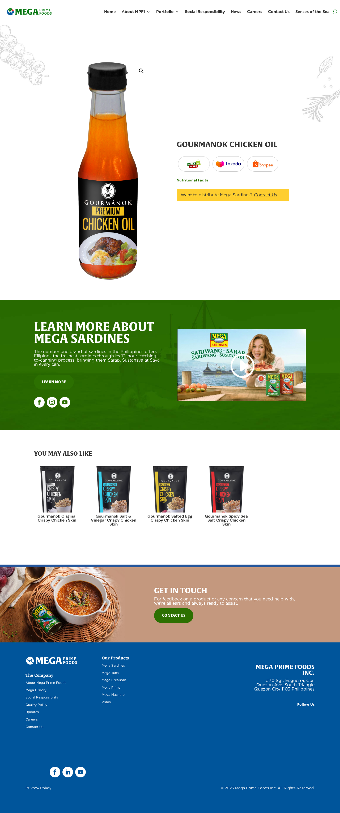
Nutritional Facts (192, 180)
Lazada (194, 164)
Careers (254, 11)
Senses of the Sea (312, 11)
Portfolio (165, 11)
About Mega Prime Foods (46, 683)
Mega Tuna (110, 673)
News (236, 11)
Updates (32, 712)
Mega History (36, 690)
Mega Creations (114, 680)
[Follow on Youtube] (65, 402)
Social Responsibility (205, 11)
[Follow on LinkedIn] (67, 772)
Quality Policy (36, 705)
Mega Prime (111, 687)
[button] (141, 71)
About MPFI (133, 11)
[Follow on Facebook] (39, 402)
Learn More (54, 382)
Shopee (262, 164)
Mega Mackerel (113, 695)
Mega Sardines (113, 665)
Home (110, 11)
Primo (106, 702)
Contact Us (279, 11)
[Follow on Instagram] (52, 402)
